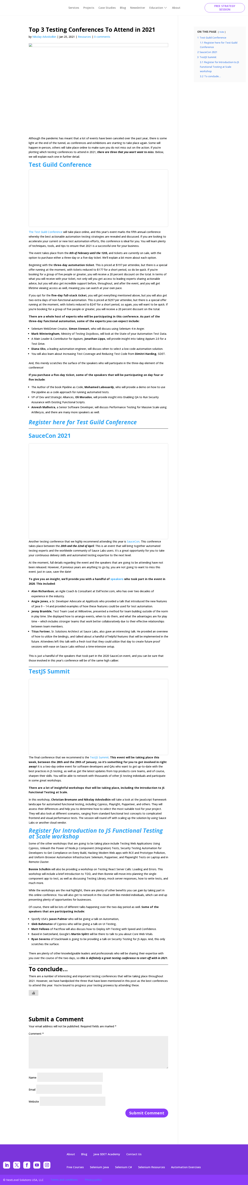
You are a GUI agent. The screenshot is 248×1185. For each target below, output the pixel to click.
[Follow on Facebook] (26, 1165)
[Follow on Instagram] (46, 1165)
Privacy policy (93, 1180)
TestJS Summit (49, 671)
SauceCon (133, 541)
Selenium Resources (151, 1167)
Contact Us (133, 1154)
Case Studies (107, 7)
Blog (123, 7)
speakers (116, 579)
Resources (84, 37)
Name (32, 1077)
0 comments (102, 37)
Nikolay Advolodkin (44, 37)
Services (73, 7)
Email (32, 1089)
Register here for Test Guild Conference (83, 422)
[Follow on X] (16, 1165)
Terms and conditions (64, 1180)
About (176, 7)
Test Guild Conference (60, 165)
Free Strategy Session (224, 7)
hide (222, 31)
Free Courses (75, 1167)
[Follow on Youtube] (36, 1165)
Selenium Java (99, 1167)
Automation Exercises (186, 1167)
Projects (88, 7)
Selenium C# (123, 1167)
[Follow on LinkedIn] (6, 1165)
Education (156, 7)
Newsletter (137, 7)
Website (34, 1101)
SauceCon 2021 (50, 436)
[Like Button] (33, 993)
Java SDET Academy (106, 1154)
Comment (36, 1033)
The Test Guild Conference (46, 232)
